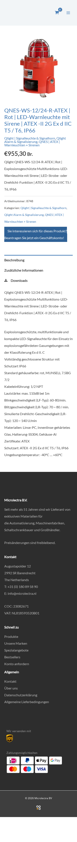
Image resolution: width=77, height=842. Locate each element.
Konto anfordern (16, 664)
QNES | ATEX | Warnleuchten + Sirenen (32, 143)
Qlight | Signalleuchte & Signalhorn (29, 138)
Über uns (11, 688)
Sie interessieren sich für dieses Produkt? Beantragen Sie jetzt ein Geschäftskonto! (35, 234)
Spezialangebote (16, 650)
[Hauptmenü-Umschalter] (68, 12)
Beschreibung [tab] (14, 260)
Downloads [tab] (19, 280)
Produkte (11, 636)
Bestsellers (12, 657)
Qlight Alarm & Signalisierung (35, 140)
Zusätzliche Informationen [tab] (23, 270)
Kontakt (10, 681)
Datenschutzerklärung (20, 695)
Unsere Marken (15, 643)
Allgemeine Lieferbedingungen (26, 702)
